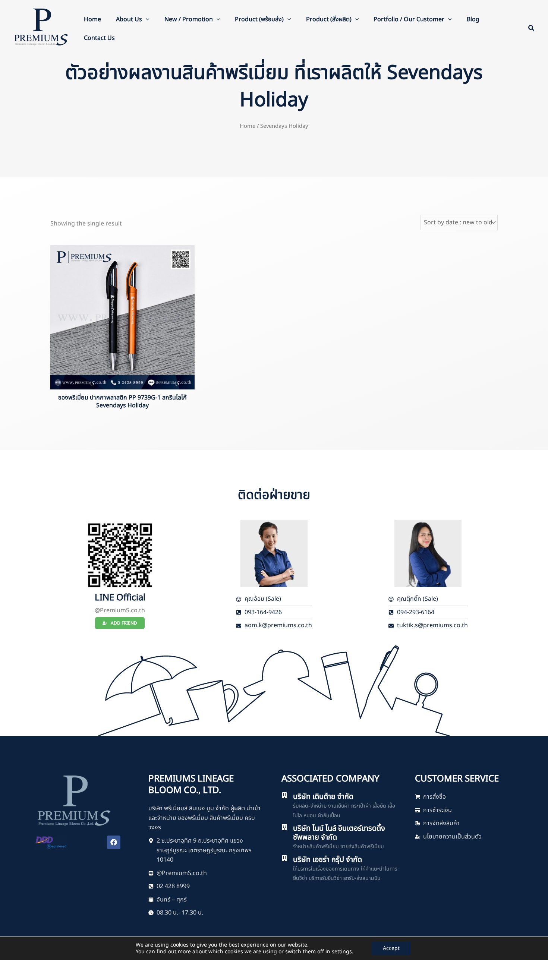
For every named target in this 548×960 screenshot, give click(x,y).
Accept (391, 948)
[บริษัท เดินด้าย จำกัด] (284, 795)
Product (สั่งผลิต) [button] (329, 19)
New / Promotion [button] (188, 19)
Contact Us (99, 38)
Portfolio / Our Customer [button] (409, 19)
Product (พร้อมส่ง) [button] (259, 19)
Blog (473, 19)
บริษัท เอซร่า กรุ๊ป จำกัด (327, 859)
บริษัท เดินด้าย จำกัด (323, 796)
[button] (145, 19)
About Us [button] (129, 19)
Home (92, 19)
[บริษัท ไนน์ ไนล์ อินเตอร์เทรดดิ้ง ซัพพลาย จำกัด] (284, 827)
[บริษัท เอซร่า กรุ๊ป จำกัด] (284, 858)
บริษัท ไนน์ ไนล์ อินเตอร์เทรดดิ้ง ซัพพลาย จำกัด (339, 833)
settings (342, 951)
